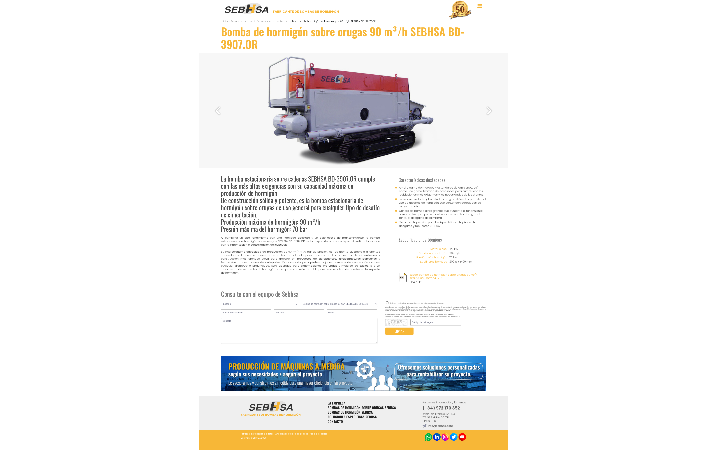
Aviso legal (281, 433)
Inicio (224, 21)
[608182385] (428, 437)
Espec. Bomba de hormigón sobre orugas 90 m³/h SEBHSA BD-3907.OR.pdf (444, 278)
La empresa (336, 403)
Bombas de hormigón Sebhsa (350, 412)
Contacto (335, 421)
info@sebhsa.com (440, 426)
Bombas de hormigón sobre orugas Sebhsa (260, 21)
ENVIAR (399, 331)
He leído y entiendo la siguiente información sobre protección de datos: (416, 303)
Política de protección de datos (438, 311)
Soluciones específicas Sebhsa (352, 416)
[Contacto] (353, 389)
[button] (489, 111)
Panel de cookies (318, 433)
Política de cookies (298, 433)
